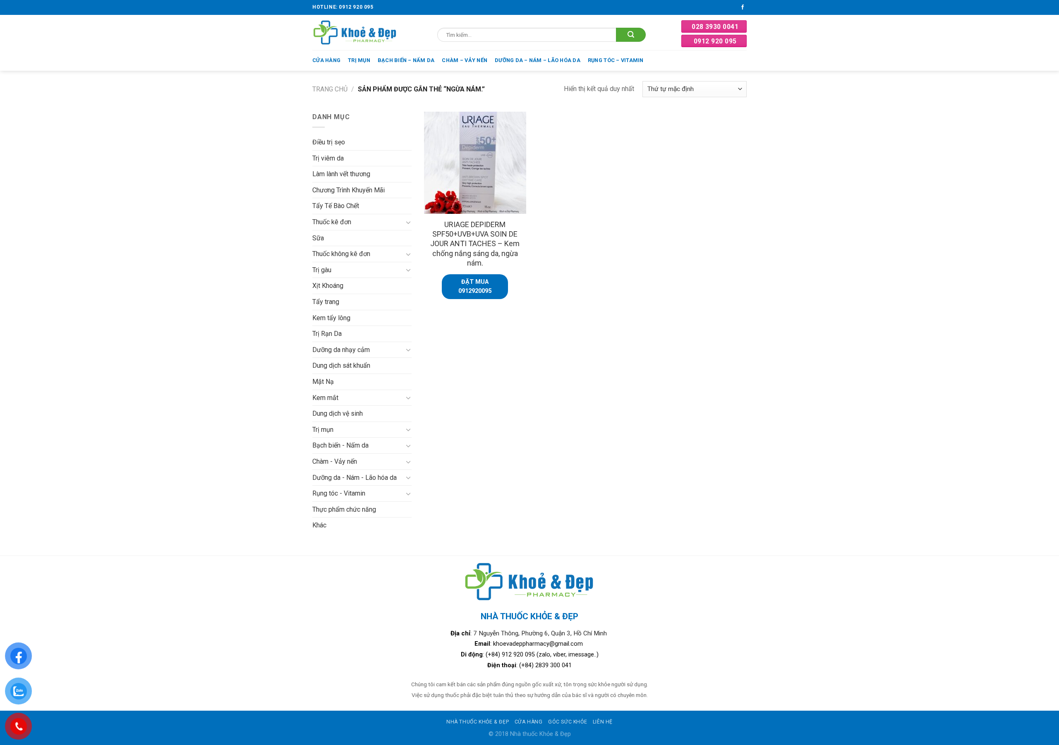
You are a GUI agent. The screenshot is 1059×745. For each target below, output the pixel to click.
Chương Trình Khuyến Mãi (348, 190)
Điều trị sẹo (328, 142)
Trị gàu (321, 270)
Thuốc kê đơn (331, 222)
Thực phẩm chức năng (344, 509)
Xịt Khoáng (327, 286)
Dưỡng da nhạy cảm (341, 350)
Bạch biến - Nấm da (340, 445)
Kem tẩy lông (331, 318)
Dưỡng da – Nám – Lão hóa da (537, 60)
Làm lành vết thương (341, 174)
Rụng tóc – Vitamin (616, 60)
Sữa (318, 238)
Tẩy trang (325, 302)
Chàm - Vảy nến (334, 461)
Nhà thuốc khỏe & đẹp (477, 722)
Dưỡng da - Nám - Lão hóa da (354, 477)
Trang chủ (329, 89)
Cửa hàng (326, 60)
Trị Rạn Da (327, 334)
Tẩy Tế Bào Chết (335, 206)
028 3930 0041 (715, 27)
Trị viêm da (328, 158)
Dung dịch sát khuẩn (341, 365)
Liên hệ (603, 722)
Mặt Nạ (323, 382)
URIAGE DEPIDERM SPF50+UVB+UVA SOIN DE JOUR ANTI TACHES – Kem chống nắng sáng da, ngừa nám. (475, 244)
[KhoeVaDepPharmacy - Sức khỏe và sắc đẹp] (355, 32)
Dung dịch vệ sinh (337, 413)
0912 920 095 (715, 41)
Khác (319, 525)
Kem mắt (325, 398)
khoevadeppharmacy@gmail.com (539, 643)
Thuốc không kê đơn (341, 254)
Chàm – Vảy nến (464, 60)
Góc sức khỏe (567, 722)
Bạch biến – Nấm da (406, 60)
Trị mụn (359, 60)
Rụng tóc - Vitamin (338, 493)
